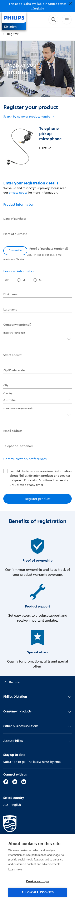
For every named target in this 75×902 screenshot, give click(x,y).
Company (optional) (17, 324)
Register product (37, 499)
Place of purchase (15, 234)
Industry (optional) (14, 332)
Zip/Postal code (14, 370)
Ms (40, 280)
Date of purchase (14, 218)
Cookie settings (37, 881)
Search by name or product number (27, 116)
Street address (12, 355)
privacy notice (18, 192)
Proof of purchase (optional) (48, 248)
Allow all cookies (37, 892)
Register (12, 33)
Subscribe (10, 762)
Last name (10, 309)
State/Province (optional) (17, 408)
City (6, 385)
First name (10, 294)
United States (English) (48, 6)
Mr (24, 280)
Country (7, 393)
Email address (12, 430)
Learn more (15, 869)
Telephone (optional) (18, 446)
